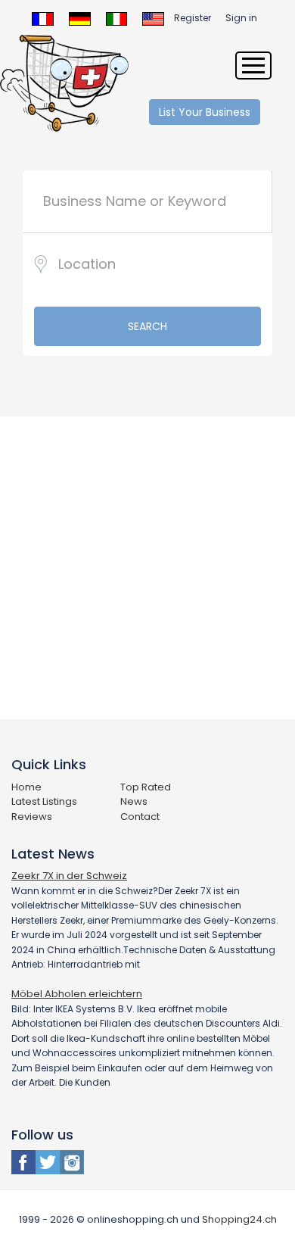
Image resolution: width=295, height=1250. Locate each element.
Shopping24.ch (239, 1219)
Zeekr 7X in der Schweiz (69, 875)
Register (192, 17)
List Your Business (204, 112)
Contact (140, 816)
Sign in (241, 17)
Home (26, 787)
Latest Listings (44, 801)
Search (147, 326)
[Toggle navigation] (253, 65)
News (134, 801)
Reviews (31, 816)
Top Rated (145, 787)
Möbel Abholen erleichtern (76, 994)
